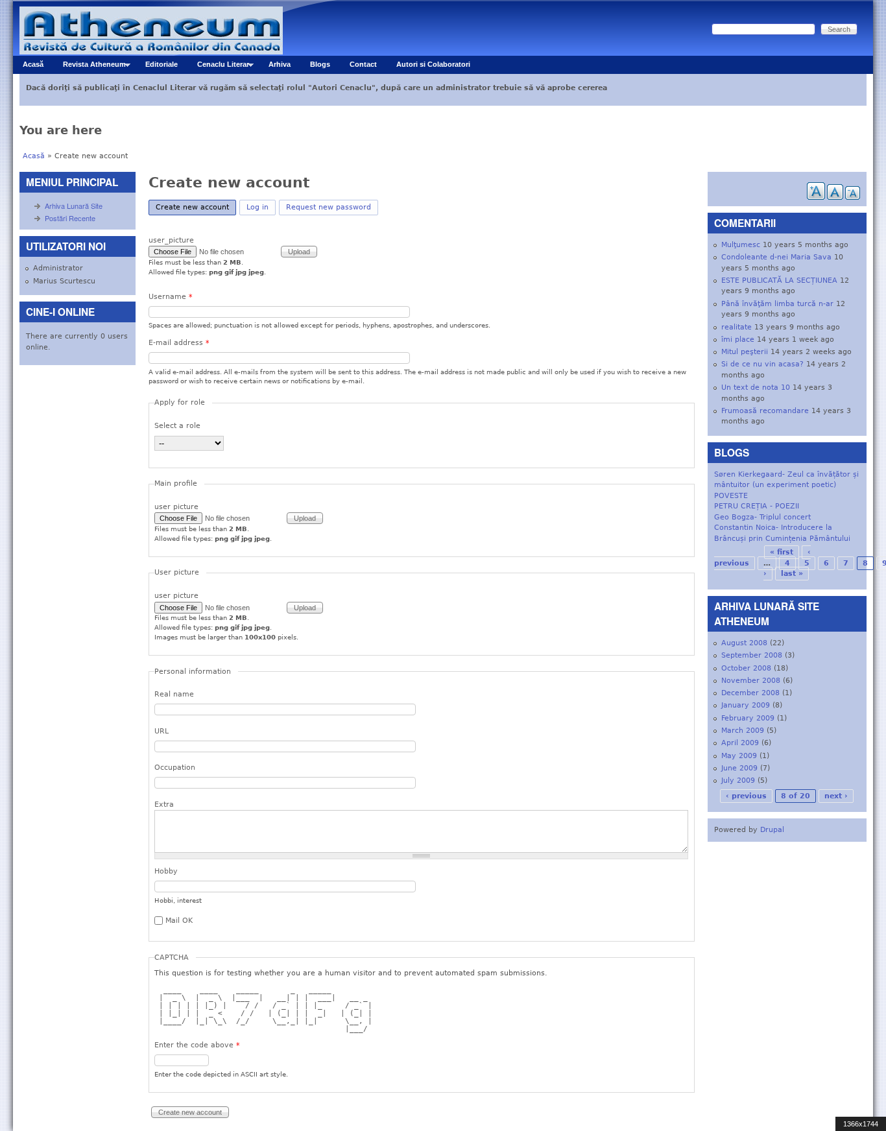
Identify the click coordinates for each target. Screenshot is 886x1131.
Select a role (177, 426)
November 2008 (750, 680)
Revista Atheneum (89, 67)
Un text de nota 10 (755, 387)
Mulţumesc (740, 245)
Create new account (196, 207)
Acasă (33, 64)
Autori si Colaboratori (433, 64)
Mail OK (179, 920)
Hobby (166, 871)
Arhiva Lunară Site (73, 205)
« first (781, 552)
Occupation (174, 767)
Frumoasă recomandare (765, 411)
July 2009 (738, 780)
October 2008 (746, 668)
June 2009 (739, 768)
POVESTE (731, 496)
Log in (257, 207)
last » (792, 573)
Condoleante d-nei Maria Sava (776, 257)
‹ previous (746, 796)
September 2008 (751, 655)
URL (161, 731)
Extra (164, 804)
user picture (176, 507)
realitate (736, 327)
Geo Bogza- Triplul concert (762, 517)
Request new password (328, 207)
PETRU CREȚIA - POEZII (756, 506)
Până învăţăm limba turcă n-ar (777, 304)
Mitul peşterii (744, 352)
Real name (174, 694)
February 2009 (747, 718)
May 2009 (739, 756)
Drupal (772, 830)
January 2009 (745, 705)
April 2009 (740, 743)
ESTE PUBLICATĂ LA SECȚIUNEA (779, 280)
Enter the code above (197, 1045)
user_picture (171, 240)
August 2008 (744, 643)
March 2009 (742, 730)
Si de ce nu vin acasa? (762, 364)
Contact (363, 64)
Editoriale (161, 64)
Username (171, 296)
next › (836, 796)
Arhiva (280, 64)
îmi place (737, 339)
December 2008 (750, 693)
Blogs (320, 64)
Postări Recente (70, 218)
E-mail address (179, 343)
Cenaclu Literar (218, 67)
